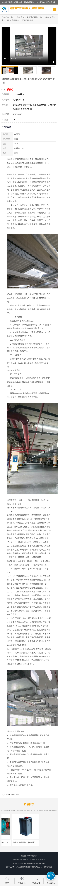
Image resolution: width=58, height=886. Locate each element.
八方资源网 (21, 867)
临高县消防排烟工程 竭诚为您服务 (16, 843)
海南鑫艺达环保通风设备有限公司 (24, 863)
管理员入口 (39, 867)
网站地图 (48, 867)
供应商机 (20, 17)
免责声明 (30, 867)
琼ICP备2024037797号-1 (37, 859)
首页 (13, 17)
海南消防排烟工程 (34, 17)
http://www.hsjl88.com (10, 794)
